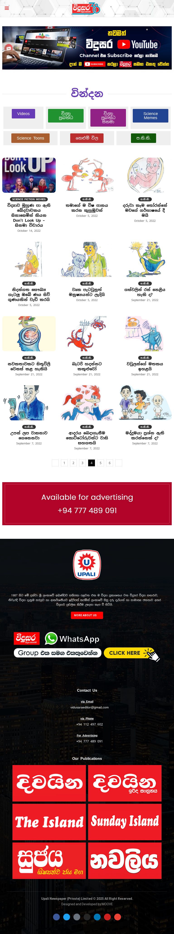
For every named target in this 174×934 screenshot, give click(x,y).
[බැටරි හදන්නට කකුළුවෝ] (87, 348)
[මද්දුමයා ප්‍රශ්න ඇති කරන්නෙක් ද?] (145, 417)
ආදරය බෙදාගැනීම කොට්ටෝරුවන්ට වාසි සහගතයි (87, 438)
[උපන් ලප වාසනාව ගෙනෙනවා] (29, 417)
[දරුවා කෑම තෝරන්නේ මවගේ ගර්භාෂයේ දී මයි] (145, 192)
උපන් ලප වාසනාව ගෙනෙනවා (28, 436)
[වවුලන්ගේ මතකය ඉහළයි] (145, 348)
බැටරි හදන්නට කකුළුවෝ (87, 366)
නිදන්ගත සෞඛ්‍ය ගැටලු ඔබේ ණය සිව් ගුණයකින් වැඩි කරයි (29, 294)
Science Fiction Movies (29, 199)
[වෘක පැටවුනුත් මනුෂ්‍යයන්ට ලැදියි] (87, 274)
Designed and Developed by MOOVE (87, 904)
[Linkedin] (97, 917)
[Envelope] (117, 917)
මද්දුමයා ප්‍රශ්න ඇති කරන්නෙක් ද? (145, 436)
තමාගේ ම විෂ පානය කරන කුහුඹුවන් (87, 208)
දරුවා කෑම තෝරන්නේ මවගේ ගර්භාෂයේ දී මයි (145, 210)
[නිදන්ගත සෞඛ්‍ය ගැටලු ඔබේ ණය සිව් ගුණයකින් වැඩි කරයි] (29, 277)
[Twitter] (66, 917)
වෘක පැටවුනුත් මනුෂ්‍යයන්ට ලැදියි (87, 292)
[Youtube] (107, 917)
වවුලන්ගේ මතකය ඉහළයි (145, 366)
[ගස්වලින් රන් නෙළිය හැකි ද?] (145, 274)
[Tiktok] (76, 917)
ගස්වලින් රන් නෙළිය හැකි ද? (144, 292)
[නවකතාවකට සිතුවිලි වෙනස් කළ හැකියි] (29, 348)
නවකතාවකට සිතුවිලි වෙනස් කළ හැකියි (29, 366)
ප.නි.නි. (87, 199)
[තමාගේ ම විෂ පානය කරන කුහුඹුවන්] (87, 190)
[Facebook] (56, 917)
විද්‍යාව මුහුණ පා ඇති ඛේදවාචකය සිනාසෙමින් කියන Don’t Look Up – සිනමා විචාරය (29, 215)
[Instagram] (87, 917)
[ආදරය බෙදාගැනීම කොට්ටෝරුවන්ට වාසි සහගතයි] (87, 420)
